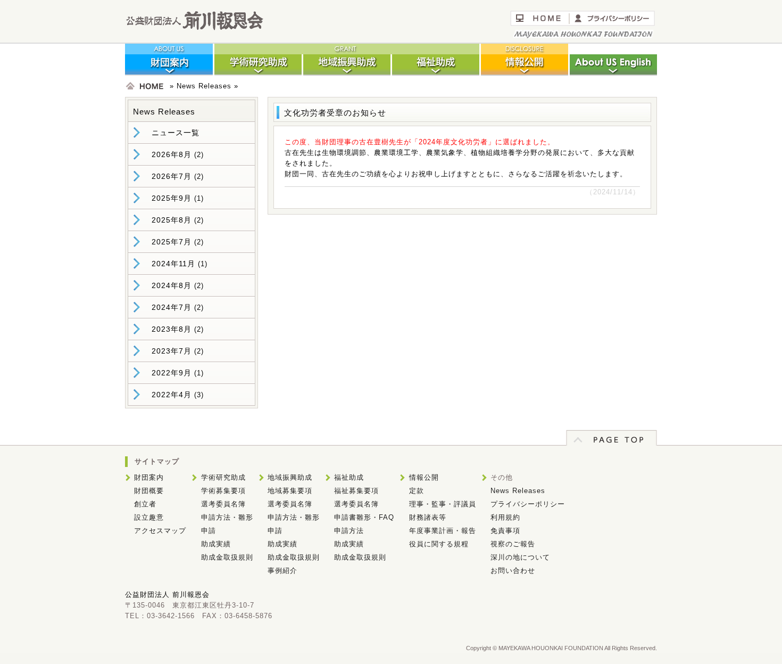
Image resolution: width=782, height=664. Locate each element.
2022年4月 (172, 394)
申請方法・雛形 (227, 517)
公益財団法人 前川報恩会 (167, 595)
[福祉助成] (435, 73)
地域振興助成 (290, 477)
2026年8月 (172, 154)
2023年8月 (172, 329)
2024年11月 (173, 263)
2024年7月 (172, 307)
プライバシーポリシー (527, 504)
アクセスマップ (160, 531)
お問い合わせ (512, 571)
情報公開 (424, 477)
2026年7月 (172, 176)
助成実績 (216, 544)
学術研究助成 (223, 477)
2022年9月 (172, 372)
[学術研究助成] (258, 73)
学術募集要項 (223, 491)
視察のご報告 (512, 544)
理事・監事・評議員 (442, 504)
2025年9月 (172, 198)
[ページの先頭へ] (611, 443)
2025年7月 (172, 241)
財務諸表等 (427, 517)
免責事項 (505, 531)
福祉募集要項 (356, 491)
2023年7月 (172, 351)
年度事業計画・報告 (442, 531)
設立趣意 (149, 517)
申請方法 (349, 531)
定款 (416, 491)
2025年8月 (172, 220)
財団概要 (149, 491)
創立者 (145, 504)
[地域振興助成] (346, 73)
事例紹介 (282, 571)
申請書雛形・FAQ (364, 517)
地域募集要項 (290, 491)
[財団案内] (169, 73)
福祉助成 (349, 477)
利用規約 (505, 517)
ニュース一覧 (175, 132)
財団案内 (149, 477)
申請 (208, 531)
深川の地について (520, 557)
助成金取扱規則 (227, 557)
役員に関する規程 (439, 544)
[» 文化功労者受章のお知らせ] (194, 28)
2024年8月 (172, 285)
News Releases (204, 86)
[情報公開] (524, 73)
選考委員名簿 (223, 504)
